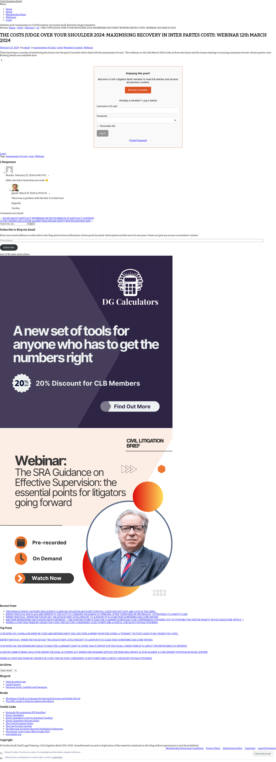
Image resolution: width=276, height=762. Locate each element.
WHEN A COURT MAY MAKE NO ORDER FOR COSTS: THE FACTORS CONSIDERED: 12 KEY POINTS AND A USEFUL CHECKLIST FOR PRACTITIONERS (82, 622)
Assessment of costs (17, 156)
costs (31, 156)
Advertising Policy (232, 748)
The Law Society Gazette (19, 726)
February (29, 27)
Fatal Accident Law (16, 681)
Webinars (11, 17)
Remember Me (107, 126)
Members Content (73, 47)
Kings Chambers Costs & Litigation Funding (29, 718)
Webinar (88, 47)
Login (9, 20)
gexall (26, 47)
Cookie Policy (57, 757)
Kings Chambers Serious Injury (22, 720)
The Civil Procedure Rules (19, 723)
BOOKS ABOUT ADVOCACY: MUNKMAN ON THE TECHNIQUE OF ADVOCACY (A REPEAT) (48, 218)
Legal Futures (13, 684)
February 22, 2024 (9, 47)
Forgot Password (138, 140)
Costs (60, 47)
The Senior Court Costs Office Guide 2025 (28, 731)
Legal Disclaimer (267, 748)
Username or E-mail (107, 106)
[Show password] (175, 120)
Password (102, 116)
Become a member (138, 90)
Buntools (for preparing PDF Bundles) (26, 712)
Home (9, 9)
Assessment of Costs (45, 47)
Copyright (250, 748)
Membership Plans (16, 14)
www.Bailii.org (13, 734)
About (9, 11)
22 (38, 27)
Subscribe (8, 247)
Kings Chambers (15, 715)
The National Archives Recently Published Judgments (34, 729)
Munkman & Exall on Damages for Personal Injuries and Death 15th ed (43, 698)
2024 (20, 27)
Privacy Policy (213, 748)
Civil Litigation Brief (11, 1)
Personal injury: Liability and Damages (26, 687)
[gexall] (15, 190)
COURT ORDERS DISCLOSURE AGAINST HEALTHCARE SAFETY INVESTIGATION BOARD (45, 221)
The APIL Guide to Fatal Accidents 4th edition (30, 701)
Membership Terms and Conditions (185, 748)
